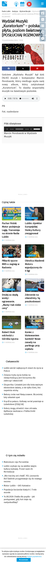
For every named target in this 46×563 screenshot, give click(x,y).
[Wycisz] (31, 129)
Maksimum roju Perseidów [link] (16, 462)
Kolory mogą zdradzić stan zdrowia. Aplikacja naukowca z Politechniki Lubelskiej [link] (20, 411)
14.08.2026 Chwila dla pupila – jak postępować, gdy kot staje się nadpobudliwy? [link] (19, 499)
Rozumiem (23, 560)
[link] (4, 3)
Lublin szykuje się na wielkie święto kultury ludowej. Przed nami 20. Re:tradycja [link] (20, 469)
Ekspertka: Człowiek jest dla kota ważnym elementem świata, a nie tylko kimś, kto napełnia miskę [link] (23, 388)
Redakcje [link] (8, 218)
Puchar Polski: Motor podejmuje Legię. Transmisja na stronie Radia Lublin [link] (11, 230)
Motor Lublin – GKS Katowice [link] (17, 485)
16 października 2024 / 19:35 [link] (12, 40)
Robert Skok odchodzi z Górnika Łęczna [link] (10, 335)
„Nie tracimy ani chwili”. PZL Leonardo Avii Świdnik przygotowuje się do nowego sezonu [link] (23, 479)
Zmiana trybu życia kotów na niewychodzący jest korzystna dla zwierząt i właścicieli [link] (19, 378)
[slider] (37, 129)
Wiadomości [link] (32, 218)
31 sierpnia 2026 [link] (9, 240)
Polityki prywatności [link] (34, 556)
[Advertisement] (23, 170)
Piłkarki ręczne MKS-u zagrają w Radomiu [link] (10, 264)
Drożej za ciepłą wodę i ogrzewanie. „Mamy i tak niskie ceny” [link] (11, 301)
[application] (23, 129)
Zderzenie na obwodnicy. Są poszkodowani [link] (32, 298)
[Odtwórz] (7, 129)
